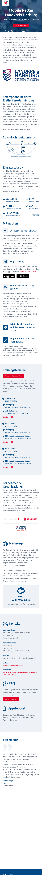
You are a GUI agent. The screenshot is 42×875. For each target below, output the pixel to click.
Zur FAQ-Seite (9, 699)
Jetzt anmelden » (9, 417)
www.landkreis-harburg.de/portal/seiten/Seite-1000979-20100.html (20, 673)
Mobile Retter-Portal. (28, 271)
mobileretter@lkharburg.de (13, 665)
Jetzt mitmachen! (21, 25)
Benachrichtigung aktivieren (13, 376)
